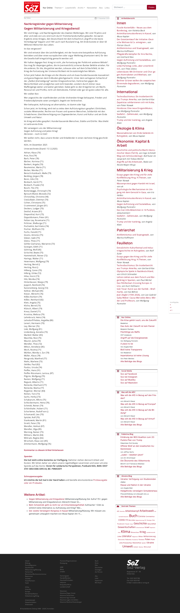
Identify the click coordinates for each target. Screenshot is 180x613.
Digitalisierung (140, 520)
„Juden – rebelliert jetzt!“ (131, 455)
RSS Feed (98, 583)
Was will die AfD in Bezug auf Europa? (138, 404)
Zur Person (98, 572)
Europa (149, 520)
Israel (147, 527)
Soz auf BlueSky (128, 380)
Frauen (127, 524)
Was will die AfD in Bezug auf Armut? (137, 418)
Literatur (127, 536)
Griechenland (140, 527)
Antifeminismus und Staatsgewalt (133, 48)
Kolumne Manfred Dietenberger (71, 602)
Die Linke (131, 520)
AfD (118, 511)
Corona (141, 516)
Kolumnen (63, 591)
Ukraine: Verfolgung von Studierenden (138, 479)
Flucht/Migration (30, 565)
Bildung (27, 563)
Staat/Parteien (30, 581)
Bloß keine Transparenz (131, 349)
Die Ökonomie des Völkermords (135, 460)
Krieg (143, 532)
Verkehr (135, 547)
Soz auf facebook (128, 374)
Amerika (122, 511)
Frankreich (121, 524)
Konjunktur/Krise (65, 585)
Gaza (131, 524)
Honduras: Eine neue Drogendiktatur (134, 108)
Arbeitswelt (147, 510)
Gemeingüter (64, 576)
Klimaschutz (135, 532)
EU (145, 520)
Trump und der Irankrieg (128, 120)
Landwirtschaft (150, 532)
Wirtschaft (147, 547)
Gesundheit (151, 524)
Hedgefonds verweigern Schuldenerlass (138, 491)
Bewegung (63, 563)
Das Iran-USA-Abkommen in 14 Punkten (136, 210)
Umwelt (127, 546)
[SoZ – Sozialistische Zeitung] (32, 7)
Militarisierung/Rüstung (33, 570)
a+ (171, 307)
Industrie (63, 582)
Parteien (141, 539)
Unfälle (62, 572)
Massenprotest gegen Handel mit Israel (136, 183)
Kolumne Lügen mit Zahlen (69, 600)
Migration (135, 536)
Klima (125, 531)
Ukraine (150, 542)
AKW (61, 567)
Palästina (128, 539)
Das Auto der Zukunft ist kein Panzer (137, 326)
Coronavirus (150, 516)
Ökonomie (121, 539)
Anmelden (50, 609)
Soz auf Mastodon (129, 382)
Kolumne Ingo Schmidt (67, 598)
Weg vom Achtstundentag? (129, 156)
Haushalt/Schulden (66, 580)
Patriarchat (29, 572)
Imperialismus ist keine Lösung (134, 355)
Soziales (28, 578)
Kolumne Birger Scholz (67, 593)
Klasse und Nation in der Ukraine (135, 485)
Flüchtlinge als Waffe (130, 332)
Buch (133, 515)
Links (96, 578)
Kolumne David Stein (67, 595)
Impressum (99, 580)
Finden (151, 7)
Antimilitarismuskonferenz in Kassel (134, 33)
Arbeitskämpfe (30, 600)
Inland (27, 561)
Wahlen (141, 547)
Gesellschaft (29, 567)
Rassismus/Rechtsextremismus (35, 574)
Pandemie (135, 539)
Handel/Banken (65, 578)
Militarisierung (150, 536)
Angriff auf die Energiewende (134, 338)
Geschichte (140, 523)
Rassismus (137, 543)
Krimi (96, 563)
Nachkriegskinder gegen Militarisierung (48, 24)
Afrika (27, 587)
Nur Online (27, 18)
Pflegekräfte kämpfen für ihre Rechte (134, 54)
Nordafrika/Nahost (31, 594)
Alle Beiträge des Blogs (131, 361)
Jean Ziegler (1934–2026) (128, 294)
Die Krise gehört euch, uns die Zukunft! (138, 320)
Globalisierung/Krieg (32, 596)
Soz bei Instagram (128, 377)
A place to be (126, 343)
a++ (171, 310)
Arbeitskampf (132, 510)
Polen (147, 539)
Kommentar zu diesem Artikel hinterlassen (44, 450)
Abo (96, 576)
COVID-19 (123, 519)
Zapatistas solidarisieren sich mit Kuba (135, 102)
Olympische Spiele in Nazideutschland (135, 271)
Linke (119, 536)
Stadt (27, 583)
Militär (140, 536)
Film (153, 520)
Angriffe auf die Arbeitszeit (129, 161)
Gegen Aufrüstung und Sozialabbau (134, 60)
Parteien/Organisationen (68, 561)
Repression (29, 576)
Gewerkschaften (127, 527)
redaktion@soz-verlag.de (140, 583)
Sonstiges (98, 570)
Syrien (144, 543)
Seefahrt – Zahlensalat (127, 114)
